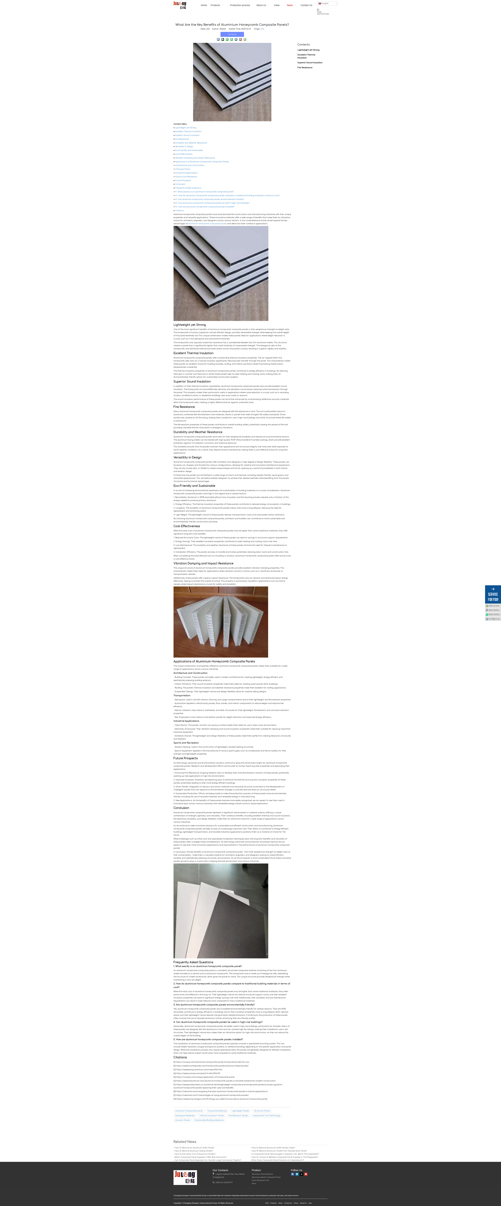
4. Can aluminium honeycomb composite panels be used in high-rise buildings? (213, 203)
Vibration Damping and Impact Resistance (195, 158)
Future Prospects (183, 181)
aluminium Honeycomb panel (189, 1111)
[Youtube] (306, 1174)
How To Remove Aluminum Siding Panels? (194, 1151)
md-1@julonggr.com (495, 619)
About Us (303, 1203)
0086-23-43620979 (495, 606)
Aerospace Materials (185, 1116)
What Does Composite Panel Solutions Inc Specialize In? (278, 1160)
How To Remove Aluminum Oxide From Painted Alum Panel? (279, 1151)
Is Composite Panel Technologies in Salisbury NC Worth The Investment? (285, 1154)
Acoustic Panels (182, 1120)
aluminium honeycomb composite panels (207, 224)
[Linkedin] (297, 1174)
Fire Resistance (182, 139)
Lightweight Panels (240, 1111)
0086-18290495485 (494, 610)
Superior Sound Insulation (187, 135)
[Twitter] (301, 1174)
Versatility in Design (184, 147)
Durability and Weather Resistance (191, 143)
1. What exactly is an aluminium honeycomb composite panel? (205, 192)
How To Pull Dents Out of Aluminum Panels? (195, 1154)
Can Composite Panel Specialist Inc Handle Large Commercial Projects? (208, 1160)
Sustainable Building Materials (209, 1120)
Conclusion (180, 184)
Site (262, 29)
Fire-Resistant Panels (238, 1116)
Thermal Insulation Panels (211, 1116)
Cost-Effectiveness (183, 154)
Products (273, 1203)
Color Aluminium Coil (260, 1180)
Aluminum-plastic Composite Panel (266, 1177)
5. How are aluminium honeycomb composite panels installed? (205, 207)
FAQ (267, 1203)
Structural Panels (262, 1111)
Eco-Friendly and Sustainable (189, 150)
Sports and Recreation (186, 177)
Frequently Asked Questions (188, 188)
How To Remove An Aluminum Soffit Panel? (194, 1148)
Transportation (183, 169)
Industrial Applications (187, 173)
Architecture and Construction (190, 165)
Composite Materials (217, 1111)
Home (296, 1203)
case (310, 1203)
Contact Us (288, 1203)
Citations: (179, 211)
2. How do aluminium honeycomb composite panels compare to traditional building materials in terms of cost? (228, 196)
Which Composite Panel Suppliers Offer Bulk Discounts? (200, 1157)
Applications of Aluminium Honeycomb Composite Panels (202, 162)
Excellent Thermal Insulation (188, 132)
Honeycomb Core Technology (266, 1116)
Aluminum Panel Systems (262, 1174)
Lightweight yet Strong (185, 128)
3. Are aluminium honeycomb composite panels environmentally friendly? (210, 199)
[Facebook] (292, 1174)
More (254, 1183)
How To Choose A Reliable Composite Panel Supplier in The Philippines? (285, 1157)
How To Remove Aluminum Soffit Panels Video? (273, 1148)
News (280, 1203)
